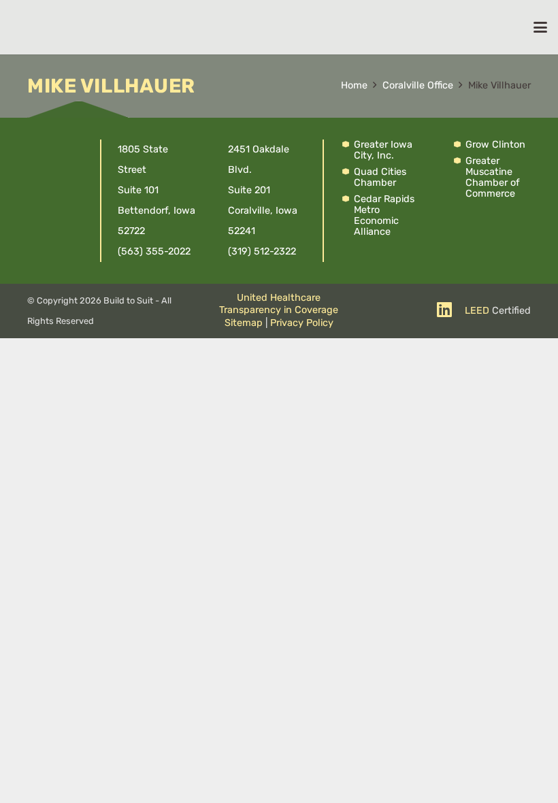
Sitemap (244, 323)
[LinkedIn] (444, 309)
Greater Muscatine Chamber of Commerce (492, 177)
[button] (540, 27)
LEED (477, 310)
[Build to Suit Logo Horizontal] (240, 27)
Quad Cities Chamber (380, 177)
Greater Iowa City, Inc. (383, 150)
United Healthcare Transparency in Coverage (278, 304)
